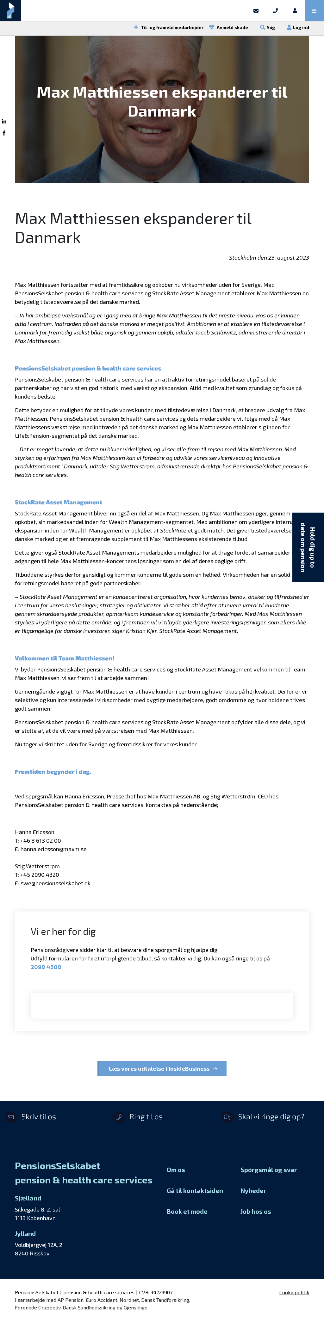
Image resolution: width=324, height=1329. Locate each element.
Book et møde (187, 1211)
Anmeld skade (232, 27)
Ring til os (145, 1116)
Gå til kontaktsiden (195, 1190)
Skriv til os (38, 1116)
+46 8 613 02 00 (40, 840)
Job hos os (255, 1211)
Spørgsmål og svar (268, 1169)
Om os (176, 1169)
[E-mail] (255, 10)
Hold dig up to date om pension (308, 547)
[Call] (275, 10)
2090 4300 (46, 966)
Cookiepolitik (294, 1292)
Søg (271, 27)
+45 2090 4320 (39, 874)
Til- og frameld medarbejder (171, 27)
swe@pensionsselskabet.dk (55, 883)
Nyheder (253, 1190)
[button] (314, 10)
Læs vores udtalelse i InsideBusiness (159, 1068)
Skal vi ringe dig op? (270, 1116)
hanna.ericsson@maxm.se (54, 848)
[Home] (123, 10)
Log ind (301, 27)
